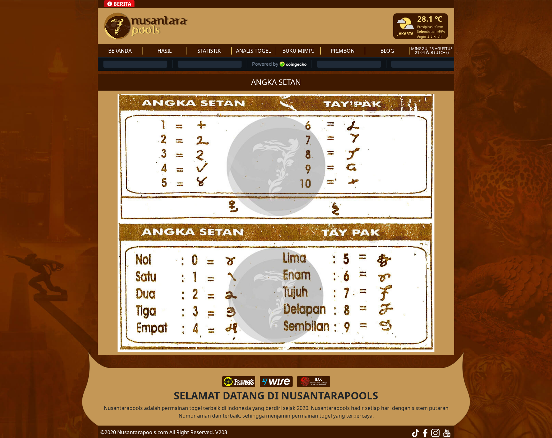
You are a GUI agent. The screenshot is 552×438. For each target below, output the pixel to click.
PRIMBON (343, 50)
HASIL (164, 50)
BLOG (387, 50)
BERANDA (120, 50)
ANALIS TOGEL (253, 50)
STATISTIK (209, 50)
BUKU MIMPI (298, 50)
